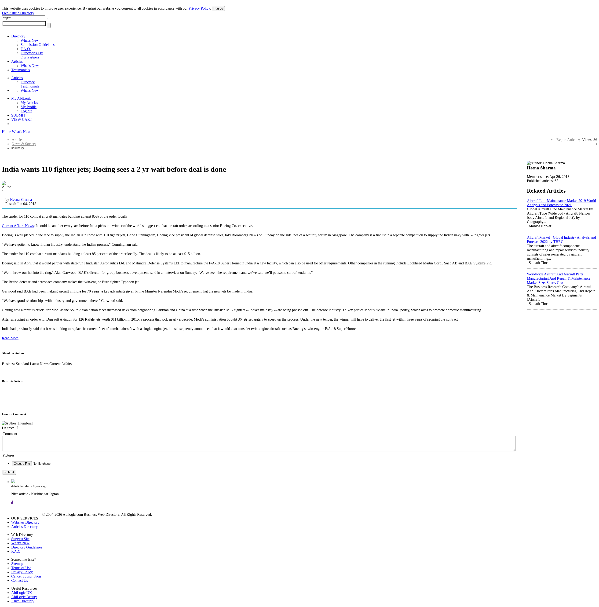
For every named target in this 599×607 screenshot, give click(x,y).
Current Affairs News (18, 226)
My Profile (29, 107)
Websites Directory (25, 522)
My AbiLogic (21, 98)
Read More (10, 338)
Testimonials (20, 70)
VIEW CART (21, 119)
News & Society (24, 144)
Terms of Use (21, 568)
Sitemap (17, 564)
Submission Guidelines (38, 45)
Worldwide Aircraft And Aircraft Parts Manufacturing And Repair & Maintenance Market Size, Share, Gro (558, 278)
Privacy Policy (199, 8)
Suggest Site (20, 539)
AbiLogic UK (21, 593)
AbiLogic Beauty (24, 597)
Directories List (32, 53)
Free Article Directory (18, 13)
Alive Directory (22, 601)
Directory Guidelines (26, 547)
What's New (30, 40)
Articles (17, 61)
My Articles (29, 103)
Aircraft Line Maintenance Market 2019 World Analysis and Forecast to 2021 (561, 203)
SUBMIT (18, 115)
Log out (26, 111)
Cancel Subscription (26, 576)
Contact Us (19, 580)
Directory (18, 36)
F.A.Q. (26, 49)
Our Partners (30, 57)
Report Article (566, 140)
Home (6, 132)
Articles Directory (24, 527)
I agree (218, 8)
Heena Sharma (21, 199)
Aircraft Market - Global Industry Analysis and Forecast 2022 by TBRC (561, 239)
